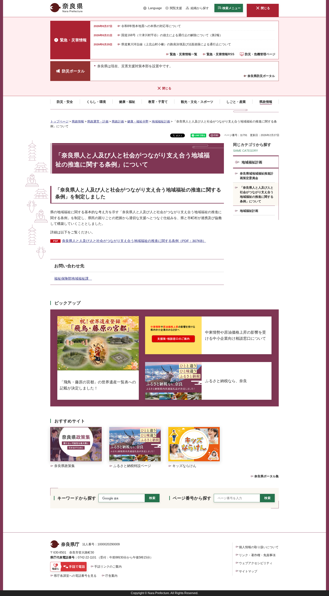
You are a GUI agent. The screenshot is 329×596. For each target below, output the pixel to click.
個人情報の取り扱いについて (259, 547)
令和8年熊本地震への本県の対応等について (151, 26)
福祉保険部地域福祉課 (73, 278)
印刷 (216, 135)
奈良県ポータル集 (266, 476)
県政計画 (118, 121)
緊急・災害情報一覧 (183, 54)
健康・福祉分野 (138, 121)
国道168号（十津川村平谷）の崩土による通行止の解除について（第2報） (172, 35)
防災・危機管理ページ (260, 54)
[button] (152, 8)
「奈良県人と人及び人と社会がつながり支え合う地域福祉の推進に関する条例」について (256, 194)
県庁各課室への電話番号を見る (75, 575)
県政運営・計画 (98, 121)
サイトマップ (248, 571)
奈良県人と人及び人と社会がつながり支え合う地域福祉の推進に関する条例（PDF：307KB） (134, 241)
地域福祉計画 (161, 121)
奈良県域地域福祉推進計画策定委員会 (256, 176)
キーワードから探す (76, 498)
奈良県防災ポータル (261, 76)
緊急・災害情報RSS (220, 54)
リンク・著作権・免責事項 (257, 555)
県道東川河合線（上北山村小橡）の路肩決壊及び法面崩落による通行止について (176, 44)
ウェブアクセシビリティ (255, 563)
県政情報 (78, 121)
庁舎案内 (111, 575)
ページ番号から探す (192, 498)
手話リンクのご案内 (108, 566)
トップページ (59, 121)
